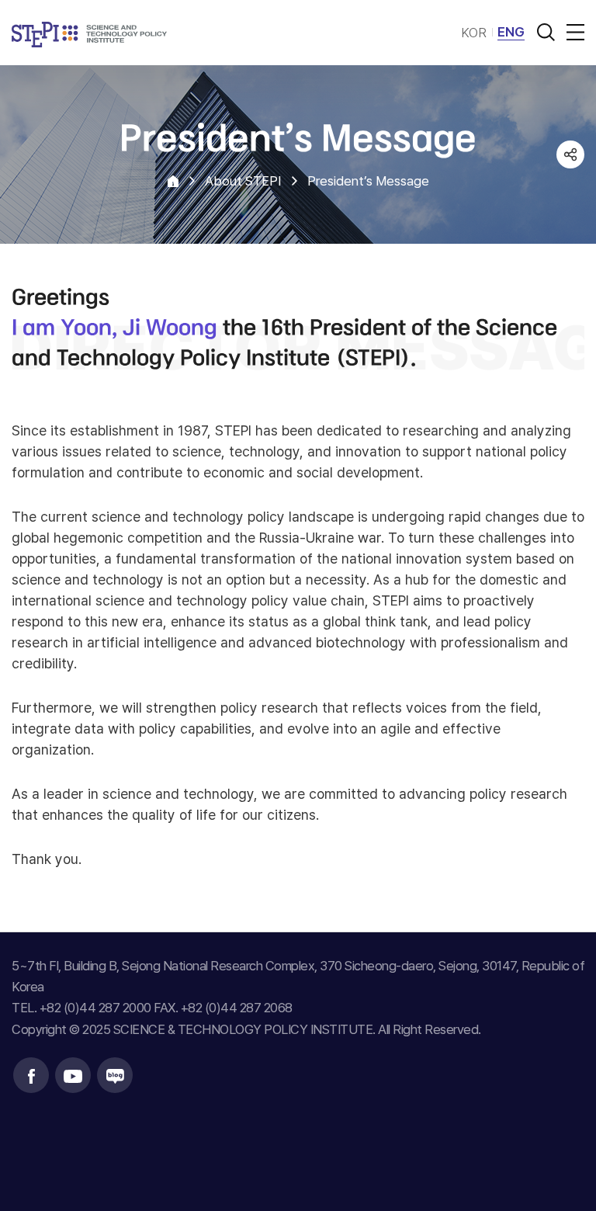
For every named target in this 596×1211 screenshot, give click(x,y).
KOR (474, 32)
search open (545, 32)
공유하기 (570, 154)
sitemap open (572, 32)
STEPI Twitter (570, 213)
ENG (511, 32)
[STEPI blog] (115, 1075)
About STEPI (243, 181)
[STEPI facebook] (31, 1075)
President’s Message (368, 181)
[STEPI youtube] (73, 1075)
